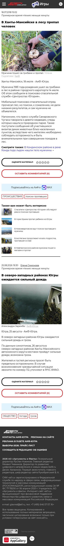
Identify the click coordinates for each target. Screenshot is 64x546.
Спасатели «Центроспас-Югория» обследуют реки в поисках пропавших (35, 210)
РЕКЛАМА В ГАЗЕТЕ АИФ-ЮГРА (19, 441)
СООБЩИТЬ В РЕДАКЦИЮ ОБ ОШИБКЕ (24, 450)
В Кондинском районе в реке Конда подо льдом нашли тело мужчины (31, 149)
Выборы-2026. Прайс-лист (18, 445)
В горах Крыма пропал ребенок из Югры (33, 219)
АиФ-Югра (32, 326)
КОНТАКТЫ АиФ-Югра (15, 437)
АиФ (17, 76)
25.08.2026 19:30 (9, 265)
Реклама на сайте (42, 437)
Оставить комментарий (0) (32, 173)
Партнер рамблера (28, 531)
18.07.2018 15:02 (9, 12)
